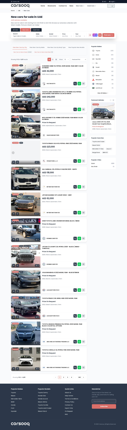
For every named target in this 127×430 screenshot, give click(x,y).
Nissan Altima (42, 402)
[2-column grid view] (52, 59)
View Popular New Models (76, 47)
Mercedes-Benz (16, 399)
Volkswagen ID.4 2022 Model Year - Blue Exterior (60, 272)
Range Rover (96, 152)
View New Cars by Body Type (56, 47)
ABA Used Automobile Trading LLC (58, 342)
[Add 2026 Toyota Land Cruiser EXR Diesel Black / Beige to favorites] (17, 239)
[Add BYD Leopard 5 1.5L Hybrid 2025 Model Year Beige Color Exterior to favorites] (17, 136)
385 (79, 377)
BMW (12, 402)
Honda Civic (42, 396)
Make (37, 34)
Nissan (13, 396)
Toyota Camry (43, 393)
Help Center (69, 396)
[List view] (49, 59)
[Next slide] (38, 75)
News (71, 6)
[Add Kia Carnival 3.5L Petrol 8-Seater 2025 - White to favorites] (17, 188)
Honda (13, 405)
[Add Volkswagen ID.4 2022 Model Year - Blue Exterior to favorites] (17, 291)
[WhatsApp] (79, 83)
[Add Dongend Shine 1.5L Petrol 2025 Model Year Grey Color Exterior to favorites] (17, 84)
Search (15, 34)
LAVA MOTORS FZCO (53, 290)
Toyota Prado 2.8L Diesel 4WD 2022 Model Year (59, 298)
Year (77, 34)
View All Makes (102, 93)
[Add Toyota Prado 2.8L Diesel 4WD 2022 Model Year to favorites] (17, 317)
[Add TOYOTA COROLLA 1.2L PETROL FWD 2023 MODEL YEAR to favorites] (17, 368)
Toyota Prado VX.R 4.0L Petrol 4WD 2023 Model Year (62, 143)
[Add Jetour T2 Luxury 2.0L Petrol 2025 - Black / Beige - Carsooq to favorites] (17, 265)
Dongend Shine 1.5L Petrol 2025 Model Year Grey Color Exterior (62, 67)
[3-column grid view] (56, 59)
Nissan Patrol (96, 145)
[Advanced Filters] (90, 35)
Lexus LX (108, 149)
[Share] (13, 84)
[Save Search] (100, 35)
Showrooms (52, 6)
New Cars (79, 6)
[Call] (75, 83)
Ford (12, 408)
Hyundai (13, 411)
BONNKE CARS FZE (52, 238)
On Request (69, 411)
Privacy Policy (69, 402)
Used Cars (90, 6)
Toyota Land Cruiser (98, 141)
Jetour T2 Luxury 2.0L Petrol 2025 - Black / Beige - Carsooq (61, 247)
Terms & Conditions (71, 399)
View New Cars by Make (37, 47)
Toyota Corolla (43, 405)
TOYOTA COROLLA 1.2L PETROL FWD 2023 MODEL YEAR (60, 350)
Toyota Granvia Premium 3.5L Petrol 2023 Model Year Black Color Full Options (62, 325)
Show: (61, 59)
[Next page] (83, 377)
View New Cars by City (20, 47)
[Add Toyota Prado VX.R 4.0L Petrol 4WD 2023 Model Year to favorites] (17, 162)
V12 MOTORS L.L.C (52, 161)
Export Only (69, 408)
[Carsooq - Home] (20, 6)
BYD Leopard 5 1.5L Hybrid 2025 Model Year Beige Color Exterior (62, 118)
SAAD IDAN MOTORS (53, 135)
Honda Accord (43, 399)
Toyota (13, 393)
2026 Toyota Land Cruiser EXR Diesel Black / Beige (60, 221)
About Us (68, 393)
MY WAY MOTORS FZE (53, 187)
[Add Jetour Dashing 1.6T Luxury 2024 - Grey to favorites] (17, 213)
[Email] (83, 83)
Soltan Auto (51, 83)
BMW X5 (105, 152)
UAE (19, 10)
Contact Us (63, 6)
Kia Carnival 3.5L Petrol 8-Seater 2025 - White (59, 169)
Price (63, 34)
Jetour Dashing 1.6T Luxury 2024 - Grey (57, 195)
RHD (66, 414)
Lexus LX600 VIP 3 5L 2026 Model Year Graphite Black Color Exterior (101, 124)
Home (43, 6)
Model (51, 34)
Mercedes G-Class (98, 149)
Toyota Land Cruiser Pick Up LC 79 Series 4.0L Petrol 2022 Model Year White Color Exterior (61, 93)
